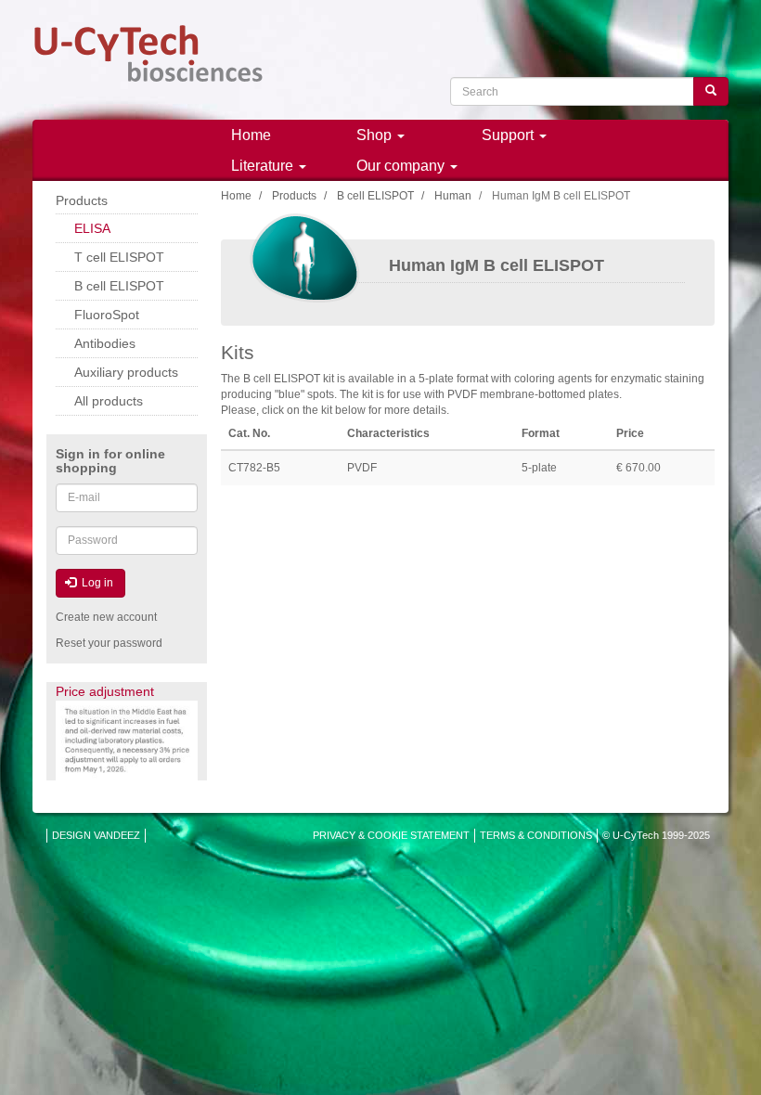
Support (509, 135)
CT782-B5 (254, 467)
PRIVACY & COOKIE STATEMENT (391, 835)
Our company (402, 166)
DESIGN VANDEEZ (96, 835)
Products (294, 195)
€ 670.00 (638, 467)
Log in (96, 582)
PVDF (362, 467)
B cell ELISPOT (375, 195)
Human (452, 195)
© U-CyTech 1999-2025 (656, 835)
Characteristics (388, 433)
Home (251, 135)
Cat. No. (249, 433)
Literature (264, 166)
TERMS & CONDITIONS (536, 835)
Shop (375, 135)
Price (630, 433)
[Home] (148, 53)
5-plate (539, 467)
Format (541, 433)
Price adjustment (105, 691)
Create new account (106, 617)
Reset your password (109, 643)
